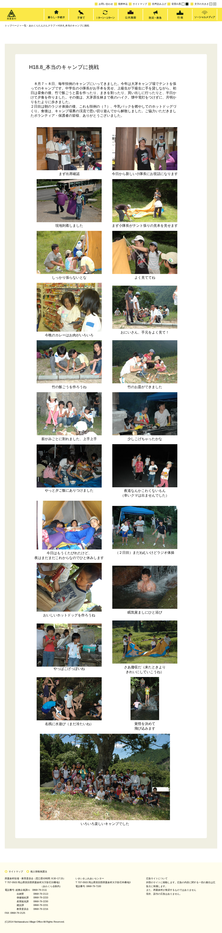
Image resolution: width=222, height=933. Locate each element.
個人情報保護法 (38, 871)
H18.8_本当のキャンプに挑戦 (73, 25)
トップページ (12, 25)
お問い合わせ (106, 4)
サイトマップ (140, 4)
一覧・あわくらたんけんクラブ (38, 25)
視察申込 (122, 4)
